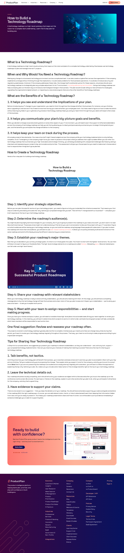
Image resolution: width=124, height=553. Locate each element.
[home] (11, 2)
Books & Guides (71, 521)
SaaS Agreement (91, 524)
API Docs (89, 499)
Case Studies (70, 502)
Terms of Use (90, 519)
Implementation (71, 534)
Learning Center (72, 528)
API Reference (91, 496)
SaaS (47, 530)
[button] (25, 2)
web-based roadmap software (60, 229)
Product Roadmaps (51, 501)
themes (83, 244)
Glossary (69, 513)
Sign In (109, 484)
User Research (50, 489)
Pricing (109, 481)
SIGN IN (105, 2)
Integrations (49, 539)
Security (89, 512)
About (68, 483)
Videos (68, 504)
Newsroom (70, 489)
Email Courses (71, 518)
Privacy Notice (91, 506)
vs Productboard (91, 489)
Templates (70, 510)
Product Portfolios (51, 504)
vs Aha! (88, 483)
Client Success (71, 536)
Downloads (70, 515)
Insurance (48, 522)
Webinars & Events (72, 507)
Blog (67, 499)
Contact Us (70, 492)
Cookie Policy (90, 509)
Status (68, 542)
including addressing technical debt (80, 85)
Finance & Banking (51, 519)
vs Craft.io (89, 486)
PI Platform (49, 507)
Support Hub (70, 531)
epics (97, 244)
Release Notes (71, 539)
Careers (69, 486)
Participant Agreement (94, 522)
